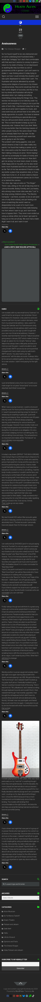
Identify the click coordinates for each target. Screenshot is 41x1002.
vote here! (19, 593)
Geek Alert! (7, 929)
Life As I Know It (9, 937)
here (13, 336)
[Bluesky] (30, 1)
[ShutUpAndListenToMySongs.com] (37, 1)
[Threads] (17, 1)
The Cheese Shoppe (12, 49)
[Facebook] (14, 1)
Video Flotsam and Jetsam (13, 950)
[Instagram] (21, 1)
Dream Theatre (9, 920)
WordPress (19, 991)
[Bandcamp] (33, 1)
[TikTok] (40, 1)
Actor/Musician (9, 911)
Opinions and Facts (11, 941)
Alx (33, 991)
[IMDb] (27, 1)
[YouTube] (24, 1)
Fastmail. (32, 313)
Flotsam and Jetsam (11, 924)
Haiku (6, 933)
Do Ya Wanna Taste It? (12, 916)
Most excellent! (9, 242)
